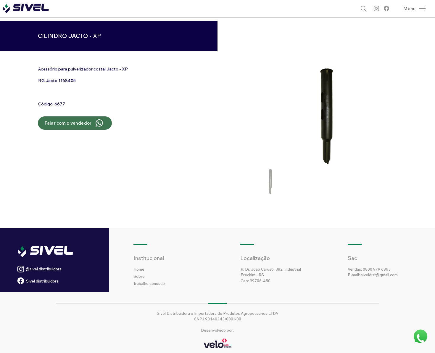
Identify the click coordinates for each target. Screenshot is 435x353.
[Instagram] (376, 8)
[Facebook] (386, 8)
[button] (413, 8)
